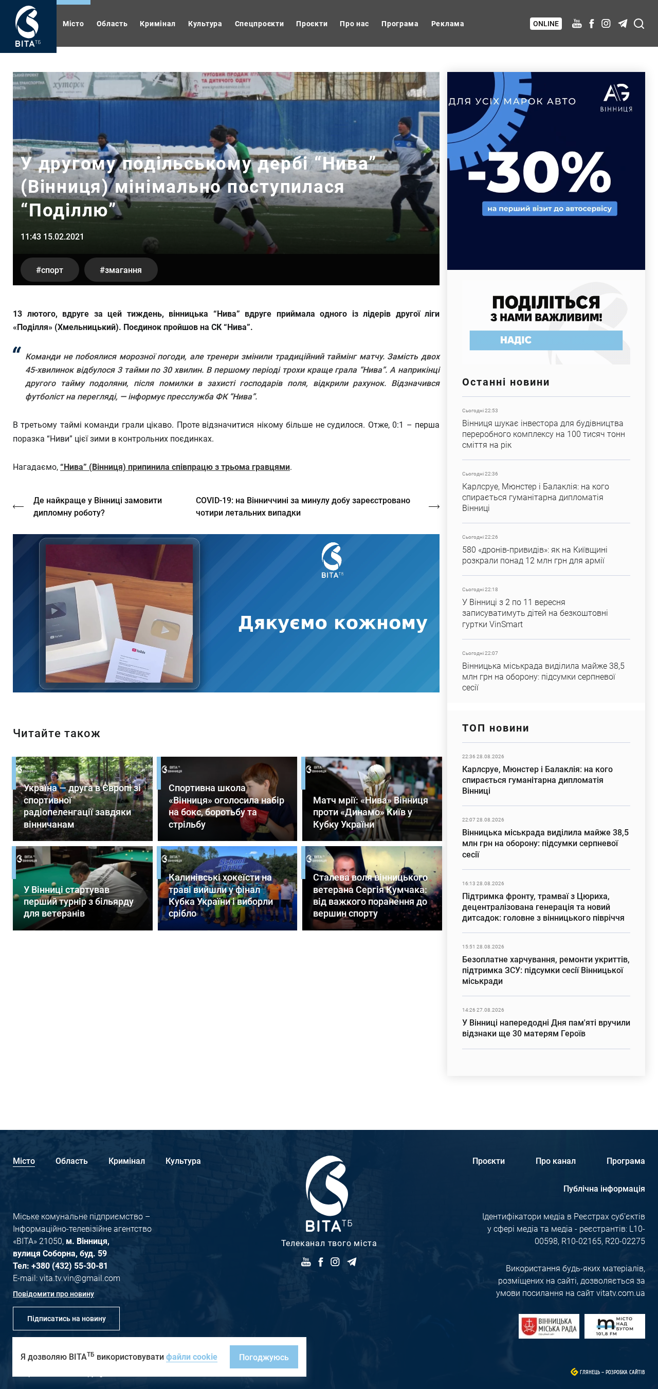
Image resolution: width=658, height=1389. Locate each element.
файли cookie (191, 1356)
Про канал (556, 1160)
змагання (123, 269)
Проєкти (311, 23)
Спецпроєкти (259, 23)
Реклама (448, 23)
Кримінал (158, 23)
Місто (73, 23)
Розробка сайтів (625, 1372)
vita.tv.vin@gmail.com (80, 1277)
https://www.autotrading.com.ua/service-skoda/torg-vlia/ (546, 171)
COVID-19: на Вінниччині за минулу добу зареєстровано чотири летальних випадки (303, 506)
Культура (205, 23)
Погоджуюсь (264, 1356)
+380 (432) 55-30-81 (69, 1265)
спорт (52, 269)
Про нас (354, 23)
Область (112, 23)
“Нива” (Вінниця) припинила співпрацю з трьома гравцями (175, 466)
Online (546, 23)
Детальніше (546, 428)
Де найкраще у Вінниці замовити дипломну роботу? (97, 506)
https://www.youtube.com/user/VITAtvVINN (226, 613)
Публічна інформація (604, 1188)
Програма (400, 23)
